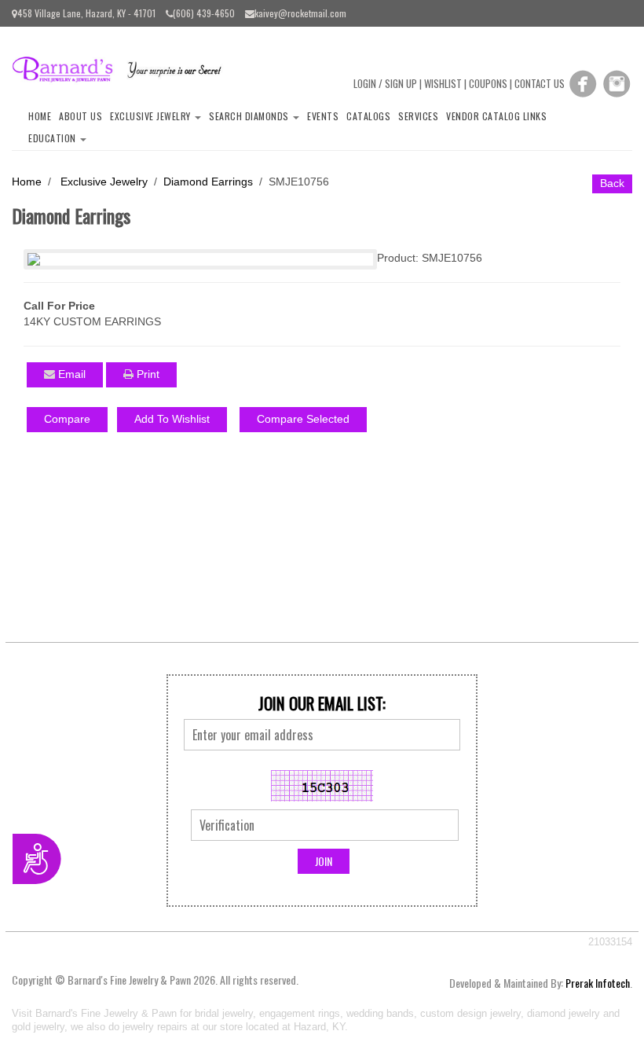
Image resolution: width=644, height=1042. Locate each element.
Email (70, 374)
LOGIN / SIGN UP (385, 83)
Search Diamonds (250, 116)
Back (612, 183)
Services (418, 116)
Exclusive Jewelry (151, 116)
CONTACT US (539, 83)
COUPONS (488, 83)
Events (322, 116)
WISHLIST (443, 83)
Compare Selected (303, 419)
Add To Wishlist (172, 419)
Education (53, 138)
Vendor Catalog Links (496, 116)
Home (39, 116)
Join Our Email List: (322, 703)
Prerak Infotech (597, 982)
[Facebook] (582, 83)
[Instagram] (616, 83)
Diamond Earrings (208, 181)
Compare (67, 419)
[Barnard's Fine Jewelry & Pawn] (122, 67)
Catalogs (368, 116)
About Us (80, 116)
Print (146, 374)
